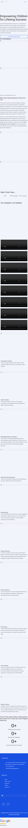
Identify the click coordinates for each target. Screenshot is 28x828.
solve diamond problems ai (12, 29)
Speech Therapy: (5, 400)
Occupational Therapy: (6, 361)
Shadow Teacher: (5, 704)
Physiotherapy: (4, 512)
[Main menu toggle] (25, 1)
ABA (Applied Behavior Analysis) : (9, 437)
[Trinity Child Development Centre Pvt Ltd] (4, 2)
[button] (14, 822)
